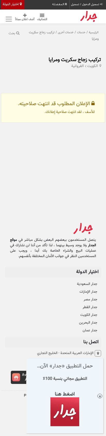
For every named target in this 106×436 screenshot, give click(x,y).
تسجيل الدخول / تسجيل (85, 4)
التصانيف (42, 19)
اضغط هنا (65, 394)
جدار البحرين (88, 323)
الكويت (92, 66)
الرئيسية (94, 32)
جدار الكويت (88, 315)
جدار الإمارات (88, 292)
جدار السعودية (87, 284)
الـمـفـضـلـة (58, 4)
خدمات (81, 32)
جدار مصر (90, 299)
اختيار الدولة (11, 4)
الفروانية (77, 66)
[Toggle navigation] (8, 18)
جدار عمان (90, 330)
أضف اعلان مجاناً (24, 19)
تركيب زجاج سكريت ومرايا (75, 60)
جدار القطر (90, 307)
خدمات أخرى (66, 32)
